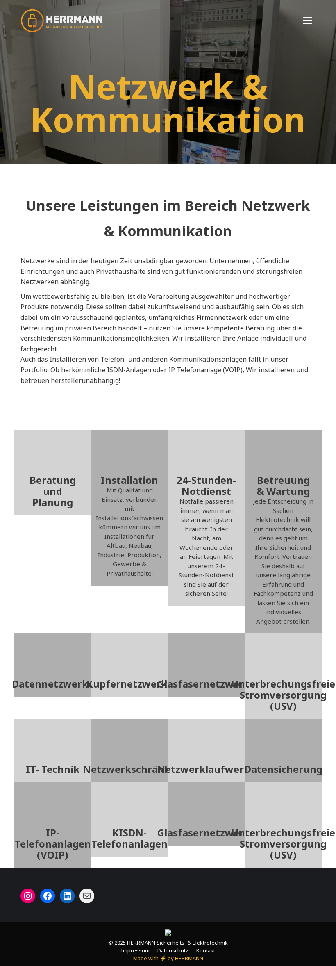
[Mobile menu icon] (307, 20)
